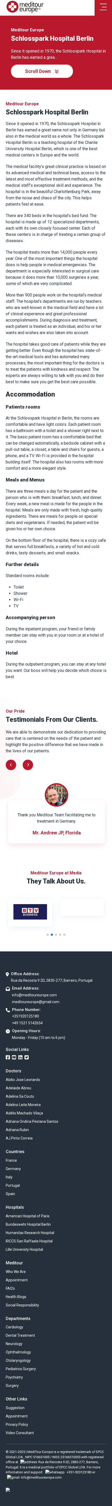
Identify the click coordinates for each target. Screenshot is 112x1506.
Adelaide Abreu (18, 1088)
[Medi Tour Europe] (25, 8)
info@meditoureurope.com (34, 995)
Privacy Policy (17, 1424)
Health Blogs (16, 1297)
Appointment (17, 1280)
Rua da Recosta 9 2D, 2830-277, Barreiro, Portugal (51, 980)
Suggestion (15, 1408)
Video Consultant (20, 1433)
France (11, 1160)
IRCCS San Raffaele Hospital (29, 1241)
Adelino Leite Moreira (23, 1105)
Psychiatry (14, 1377)
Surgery (12, 1385)
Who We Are (16, 1272)
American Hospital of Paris (27, 1216)
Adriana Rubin (17, 1130)
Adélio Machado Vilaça (24, 1113)
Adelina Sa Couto (20, 1096)
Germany (13, 1169)
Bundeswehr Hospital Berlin (28, 1224)
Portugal (13, 1185)
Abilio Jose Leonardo (23, 1080)
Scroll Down (38, 71)
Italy (9, 1177)
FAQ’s (10, 1288)
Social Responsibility (22, 1305)
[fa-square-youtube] (14, 1058)
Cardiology (14, 1327)
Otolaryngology (18, 1360)
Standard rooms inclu (25, 575)
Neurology (14, 1344)
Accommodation (30, 394)
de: (46, 575)
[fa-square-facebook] (8, 1058)
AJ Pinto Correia (19, 1138)
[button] (28, 765)
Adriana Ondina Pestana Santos (32, 1121)
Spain (10, 1194)
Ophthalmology (18, 1352)
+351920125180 (25, 1016)
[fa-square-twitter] (26, 1058)
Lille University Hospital (24, 1249)
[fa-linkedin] (20, 1058)
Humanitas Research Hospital (30, 1233)
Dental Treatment (20, 1335)
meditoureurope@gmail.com (35, 1002)
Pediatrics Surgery (21, 1369)
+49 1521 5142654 (27, 1023)
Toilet (19, 587)
